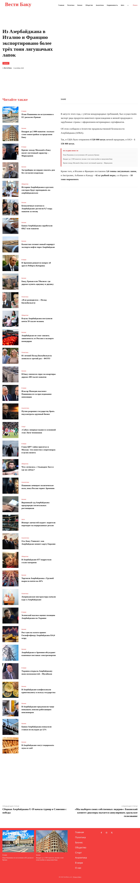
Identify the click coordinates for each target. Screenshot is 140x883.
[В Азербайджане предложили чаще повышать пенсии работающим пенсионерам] (10, 708)
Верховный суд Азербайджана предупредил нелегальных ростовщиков (35, 505)
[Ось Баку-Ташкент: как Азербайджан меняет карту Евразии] (10, 541)
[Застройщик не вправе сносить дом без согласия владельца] (10, 170)
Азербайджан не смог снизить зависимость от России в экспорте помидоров (38, 338)
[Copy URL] (121, 99)
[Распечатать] (126, 99)
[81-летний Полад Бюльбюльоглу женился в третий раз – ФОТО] (10, 356)
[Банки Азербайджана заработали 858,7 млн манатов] (10, 226)
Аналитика (25, 408)
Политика (25, 296)
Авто (23, 519)
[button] (135, 5)
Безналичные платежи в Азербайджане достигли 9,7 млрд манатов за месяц (37, 209)
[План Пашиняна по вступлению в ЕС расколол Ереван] (10, 115)
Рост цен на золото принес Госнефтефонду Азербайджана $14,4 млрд (38, 635)
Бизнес (6, 63)
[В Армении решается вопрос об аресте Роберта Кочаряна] (10, 263)
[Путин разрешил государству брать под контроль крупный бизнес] (10, 411)
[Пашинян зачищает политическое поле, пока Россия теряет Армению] (10, 486)
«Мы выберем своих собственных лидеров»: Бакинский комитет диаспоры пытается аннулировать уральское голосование (106, 812)
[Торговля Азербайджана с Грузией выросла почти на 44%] (10, 578)
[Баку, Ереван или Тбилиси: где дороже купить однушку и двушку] (10, 282)
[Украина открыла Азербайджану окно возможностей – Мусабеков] (10, 671)
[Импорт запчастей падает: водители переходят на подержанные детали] (10, 523)
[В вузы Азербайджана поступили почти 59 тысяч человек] (10, 319)
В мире (24, 111)
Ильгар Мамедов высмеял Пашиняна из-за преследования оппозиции (36, 394)
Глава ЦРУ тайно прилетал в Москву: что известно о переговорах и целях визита (38, 450)
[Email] (131, 99)
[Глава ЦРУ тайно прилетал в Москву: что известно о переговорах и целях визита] (10, 449)
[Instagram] (106, 833)
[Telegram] (135, 99)
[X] (112, 99)
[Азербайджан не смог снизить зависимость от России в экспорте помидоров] (10, 337)
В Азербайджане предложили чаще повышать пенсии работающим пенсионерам (38, 709)
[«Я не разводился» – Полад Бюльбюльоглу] (10, 300)
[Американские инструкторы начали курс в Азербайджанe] (10, 597)
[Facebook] (107, 99)
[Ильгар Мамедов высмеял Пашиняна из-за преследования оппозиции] (10, 393)
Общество (25, 184)
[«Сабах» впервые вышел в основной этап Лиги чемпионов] (10, 430)
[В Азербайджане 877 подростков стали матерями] (10, 560)
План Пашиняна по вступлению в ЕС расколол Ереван (81, 155)
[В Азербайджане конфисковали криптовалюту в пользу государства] (10, 690)
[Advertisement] (99, 71)
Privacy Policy (77, 877)
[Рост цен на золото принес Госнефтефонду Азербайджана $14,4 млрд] (10, 634)
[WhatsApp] (117, 99)
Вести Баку (8, 68)
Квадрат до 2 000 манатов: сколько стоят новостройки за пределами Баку (38, 134)
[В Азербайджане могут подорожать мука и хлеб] (10, 745)
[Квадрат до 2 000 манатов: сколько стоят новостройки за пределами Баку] (10, 133)
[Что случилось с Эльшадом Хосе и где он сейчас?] (10, 467)
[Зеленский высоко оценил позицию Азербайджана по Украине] (10, 616)
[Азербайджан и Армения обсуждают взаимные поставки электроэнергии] (10, 653)
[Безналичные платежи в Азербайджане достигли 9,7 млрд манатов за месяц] (10, 207)
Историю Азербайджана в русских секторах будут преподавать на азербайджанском (37, 190)
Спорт (24, 426)
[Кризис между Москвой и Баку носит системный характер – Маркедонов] (10, 152)
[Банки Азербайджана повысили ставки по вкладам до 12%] (10, 727)
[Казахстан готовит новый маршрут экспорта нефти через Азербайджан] (10, 244)
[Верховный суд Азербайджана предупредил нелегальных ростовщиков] (10, 504)
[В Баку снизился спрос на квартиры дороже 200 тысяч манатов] (10, 374)
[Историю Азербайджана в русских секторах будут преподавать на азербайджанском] (10, 189)
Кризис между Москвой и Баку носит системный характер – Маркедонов (36, 153)
